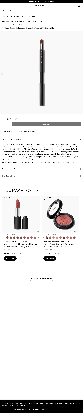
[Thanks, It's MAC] (46, 237)
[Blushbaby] (57, 237)
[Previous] (5, 237)
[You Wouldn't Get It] (35, 237)
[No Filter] (50, 237)
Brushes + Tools (20, 16)
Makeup (9, 16)
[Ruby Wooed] (64, 237)
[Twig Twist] (21, 237)
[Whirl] (17, 237)
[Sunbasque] (53, 237)
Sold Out (46, 124)
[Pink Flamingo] (71, 237)
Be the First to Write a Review (41, 278)
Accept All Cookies (36, 409)
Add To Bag (10, 258)
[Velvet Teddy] (7, 237)
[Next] (38, 237)
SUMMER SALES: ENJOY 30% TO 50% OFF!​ (41, 1)
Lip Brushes (31, 16)
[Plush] (74, 237)
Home (4, 16)
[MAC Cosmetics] (41, 5)
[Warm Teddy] (14, 237)
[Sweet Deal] (24, 237)
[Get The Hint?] (31, 237)
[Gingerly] (60, 237)
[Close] (80, 403)
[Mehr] (28, 237)
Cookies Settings (19, 409)
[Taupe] (11, 237)
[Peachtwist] (67, 237)
